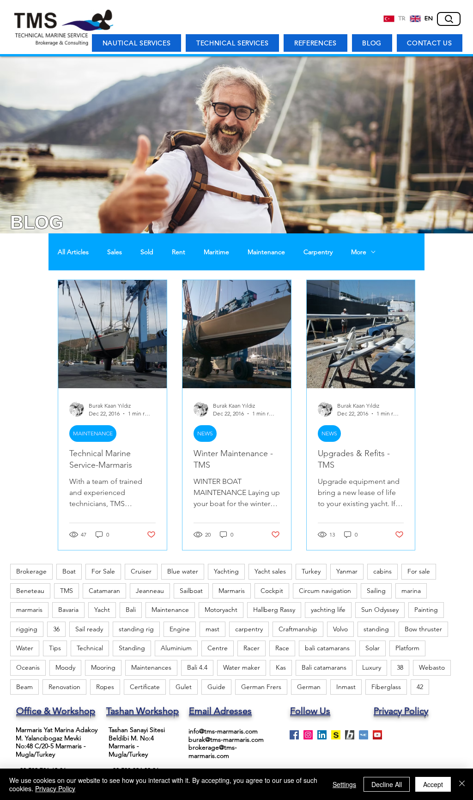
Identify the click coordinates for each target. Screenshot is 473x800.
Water (24, 648)
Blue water (182, 571)
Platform (407, 648)
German (309, 687)
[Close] (461, 784)
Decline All (386, 784)
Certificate (145, 687)
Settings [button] (344, 784)
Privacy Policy (55, 788)
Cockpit (272, 590)
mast (212, 629)
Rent (178, 252)
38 (400, 667)
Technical (90, 648)
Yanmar (347, 571)
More (358, 252)
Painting (426, 609)
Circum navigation (325, 590)
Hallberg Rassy (274, 609)
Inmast (346, 687)
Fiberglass (386, 687)
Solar (372, 648)
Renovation (64, 687)
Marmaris (231, 590)
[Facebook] (294, 734)
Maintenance (266, 252)
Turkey (311, 571)
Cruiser (141, 571)
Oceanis (28, 667)
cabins (382, 571)
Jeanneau (150, 590)
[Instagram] (308, 734)
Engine (180, 629)
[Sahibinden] (335, 734)
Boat (69, 571)
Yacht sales (270, 571)
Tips (55, 648)
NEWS (205, 433)
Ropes (105, 687)
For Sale (103, 571)
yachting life (328, 609)
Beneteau (30, 590)
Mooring (103, 667)
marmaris (29, 609)
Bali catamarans (324, 667)
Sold (146, 252)
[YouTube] (377, 734)
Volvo (340, 629)
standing (376, 629)
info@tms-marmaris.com (223, 731)
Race (282, 648)
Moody (65, 667)
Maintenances (151, 667)
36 (56, 629)
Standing (132, 648)
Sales (114, 252)
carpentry (249, 629)
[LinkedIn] (322, 734)
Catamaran (104, 590)
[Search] (449, 19)
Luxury (371, 667)
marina (411, 590)
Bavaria (68, 609)
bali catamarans (327, 648)
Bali (131, 609)
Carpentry (318, 252)
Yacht (102, 609)
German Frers (261, 687)
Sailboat (191, 590)
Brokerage (31, 571)
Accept (433, 784)
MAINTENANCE (93, 433)
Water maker (241, 667)
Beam (24, 687)
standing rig (136, 629)
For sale (418, 571)
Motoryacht (221, 609)
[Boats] (349, 734)
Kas (281, 667)
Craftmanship (298, 629)
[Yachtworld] (363, 734)
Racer (251, 648)
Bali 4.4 (197, 667)
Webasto (432, 667)
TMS (66, 590)
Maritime (216, 252)
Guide (216, 687)
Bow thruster (423, 629)
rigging (26, 629)
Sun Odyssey (380, 609)
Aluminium (176, 648)
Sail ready (89, 629)
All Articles (73, 252)
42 (420, 687)
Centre (217, 648)
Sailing (376, 590)
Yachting (226, 571)
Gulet (184, 687)
